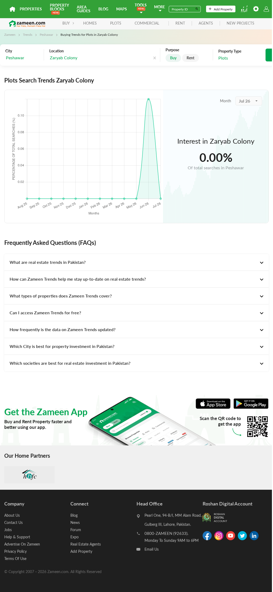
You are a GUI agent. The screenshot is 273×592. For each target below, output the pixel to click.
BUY (66, 23)
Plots (115, 23)
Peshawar (46, 34)
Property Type (229, 51)
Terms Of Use (15, 558)
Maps (121, 8)
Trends (27, 34)
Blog (103, 8)
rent (180, 23)
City (8, 51)
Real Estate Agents (85, 544)
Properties (31, 8)
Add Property (223, 9)
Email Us (151, 549)
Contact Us (13, 522)
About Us (12, 515)
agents (206, 23)
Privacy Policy (15, 551)
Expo (74, 536)
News (75, 522)
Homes (90, 23)
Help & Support (17, 536)
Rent (190, 57)
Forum (75, 529)
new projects (240, 23)
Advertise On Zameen (22, 544)
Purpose (172, 50)
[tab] (136, 262)
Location (56, 51)
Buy (173, 57)
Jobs (8, 529)
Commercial (147, 23)
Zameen (9, 34)
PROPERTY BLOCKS (59, 7)
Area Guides (83, 9)
